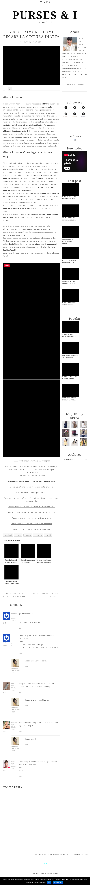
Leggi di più (58, 882)
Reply (20, 628)
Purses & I (45, 15)
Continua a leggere (75, 85)
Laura (13, 668)
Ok (49, 882)
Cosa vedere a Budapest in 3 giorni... (67, 241)
